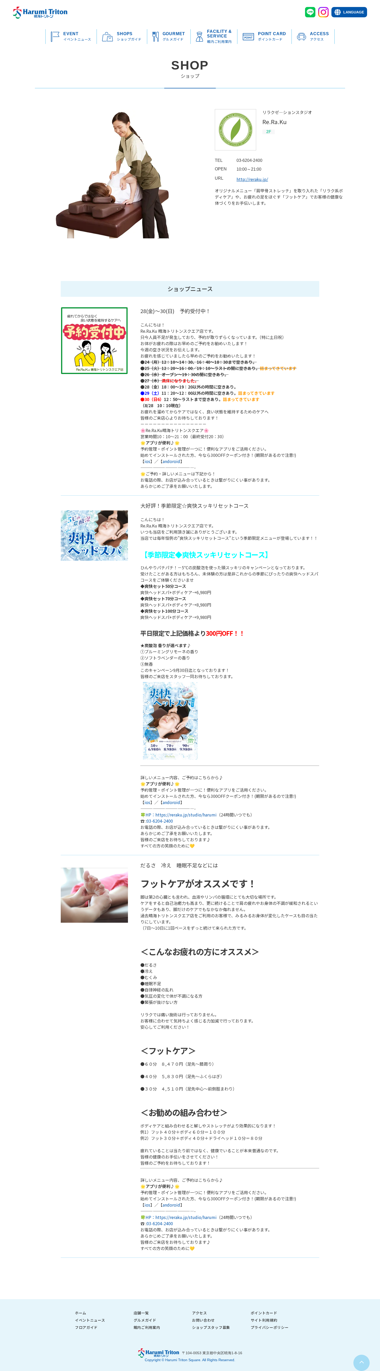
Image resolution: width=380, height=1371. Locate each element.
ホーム (80, 1312)
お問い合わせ (203, 1320)
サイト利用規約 (264, 1320)
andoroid (171, 461)
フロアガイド (86, 1327)
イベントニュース (90, 1320)
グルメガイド (145, 1320)
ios (147, 461)
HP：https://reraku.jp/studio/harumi (181, 815)
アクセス (199, 1312)
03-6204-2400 (160, 821)
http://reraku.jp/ (252, 179)
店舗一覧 (141, 1312)
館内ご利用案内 (147, 1327)
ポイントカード (264, 1312)
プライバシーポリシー (270, 1327)
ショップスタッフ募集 (211, 1327)
